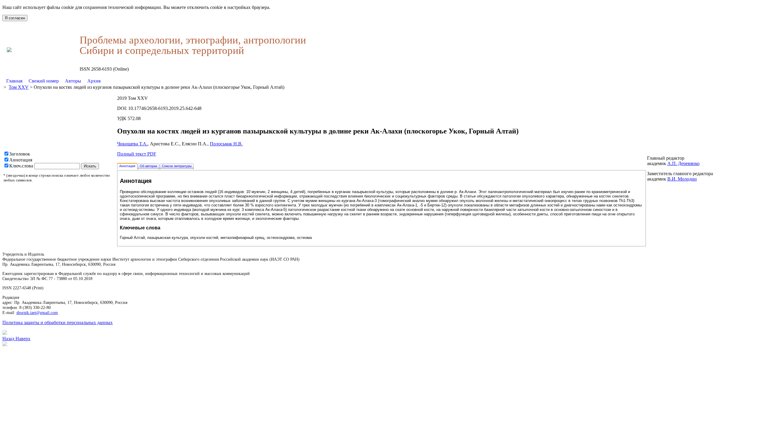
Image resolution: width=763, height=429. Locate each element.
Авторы (73, 80)
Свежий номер (43, 80)
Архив (94, 80)
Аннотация (20, 159)
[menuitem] (14, 81)
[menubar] (53, 81)
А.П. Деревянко (683, 163)
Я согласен (15, 18)
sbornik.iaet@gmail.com (37, 312)
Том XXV (19, 87)
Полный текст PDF (136, 153)
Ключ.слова (21, 165)
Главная (14, 80)
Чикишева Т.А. (132, 143)
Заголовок (19, 153)
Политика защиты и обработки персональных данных (57, 322)
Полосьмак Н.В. (226, 143)
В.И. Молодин (682, 178)
